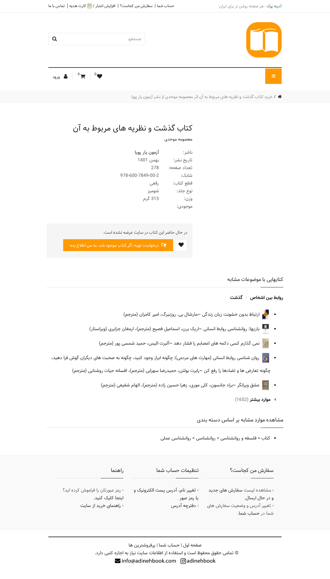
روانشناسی (206, 438)
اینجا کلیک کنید (109, 498)
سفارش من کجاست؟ (136, 6)
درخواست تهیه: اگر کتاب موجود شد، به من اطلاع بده (115, 245)
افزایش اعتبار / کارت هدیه (92, 6)
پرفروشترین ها (142, 545)
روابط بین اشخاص (266, 298)
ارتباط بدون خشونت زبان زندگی (231, 314)
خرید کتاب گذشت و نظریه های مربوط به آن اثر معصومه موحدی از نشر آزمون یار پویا (202, 96)
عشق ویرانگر (249, 385)
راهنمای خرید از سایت (100, 506)
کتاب (265, 438)
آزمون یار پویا (147, 152)
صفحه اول (192, 545)
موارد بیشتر (260, 399)
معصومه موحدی (178, 139)
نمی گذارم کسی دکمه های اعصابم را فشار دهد (217, 343)
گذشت (236, 298)
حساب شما (165, 6)
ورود (57, 76)
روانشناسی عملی (175, 438)
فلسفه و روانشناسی (238, 438)
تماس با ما (56, 6)
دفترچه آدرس (183, 506)
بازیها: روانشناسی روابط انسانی (232, 329)
